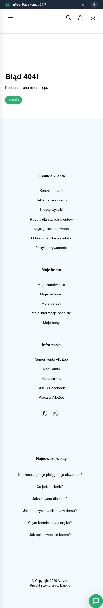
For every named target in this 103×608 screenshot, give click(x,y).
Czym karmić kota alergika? (50, 523)
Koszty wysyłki (51, 210)
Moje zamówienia (51, 285)
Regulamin (51, 369)
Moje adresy (51, 303)
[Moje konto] (80, 17)
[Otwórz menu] (10, 17)
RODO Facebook (51, 388)
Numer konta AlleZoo (51, 359)
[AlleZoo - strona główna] (27, 17)
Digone (65, 585)
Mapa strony (51, 378)
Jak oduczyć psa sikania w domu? (50, 511)
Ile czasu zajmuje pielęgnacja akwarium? (50, 475)
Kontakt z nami (51, 191)
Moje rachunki (51, 294)
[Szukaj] (68, 17)
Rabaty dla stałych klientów (51, 219)
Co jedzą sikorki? (50, 487)
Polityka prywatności (52, 248)
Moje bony (51, 323)
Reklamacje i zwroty (51, 200)
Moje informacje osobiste (51, 313)
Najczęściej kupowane (51, 229)
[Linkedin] (55, 413)
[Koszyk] (92, 17)
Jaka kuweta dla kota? (50, 499)
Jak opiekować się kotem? (50, 535)
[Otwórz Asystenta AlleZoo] (96, 601)
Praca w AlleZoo (51, 397)
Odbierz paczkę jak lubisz (51, 238)
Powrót (13, 99)
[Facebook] (94, 4)
